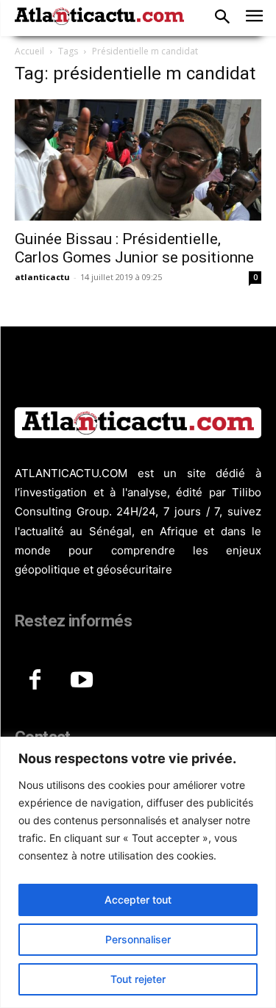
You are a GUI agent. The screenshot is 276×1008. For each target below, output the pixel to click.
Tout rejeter (138, 979)
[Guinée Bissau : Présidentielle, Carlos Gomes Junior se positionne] (138, 160)
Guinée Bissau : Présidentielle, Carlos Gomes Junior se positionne (134, 248)
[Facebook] (34, 681)
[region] (138, 872)
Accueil (29, 51)
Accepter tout (138, 899)
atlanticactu (42, 276)
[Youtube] (82, 681)
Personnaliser (138, 939)
